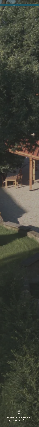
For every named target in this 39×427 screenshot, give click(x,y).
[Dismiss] (37, 5)
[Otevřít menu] (37, 2)
